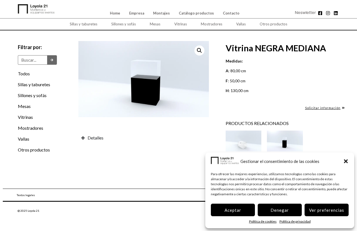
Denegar (280, 210)
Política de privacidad (295, 221)
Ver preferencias (326, 210)
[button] (346, 161)
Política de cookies (263, 221)
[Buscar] (52, 60)
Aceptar (233, 210)
